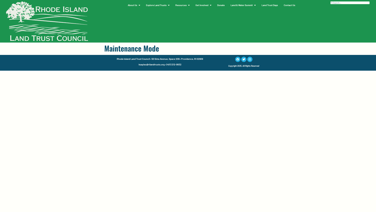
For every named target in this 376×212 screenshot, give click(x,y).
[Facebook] (237, 59)
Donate (221, 5)
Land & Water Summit (242, 5)
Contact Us (289, 5)
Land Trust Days (270, 5)
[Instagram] (249, 59)
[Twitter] (243, 59)
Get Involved (201, 5)
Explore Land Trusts (156, 5)
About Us (132, 5)
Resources (181, 5)
